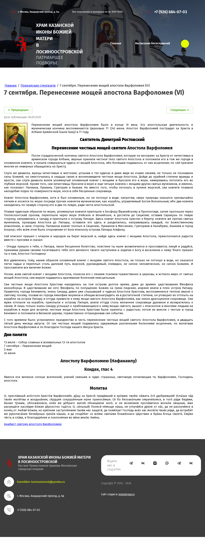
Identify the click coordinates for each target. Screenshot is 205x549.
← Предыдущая (18, 110)
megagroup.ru (127, 494)
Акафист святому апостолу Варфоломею (33, 424)
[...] (185, 44)
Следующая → (179, 110)
